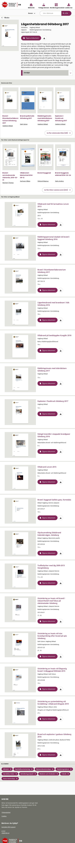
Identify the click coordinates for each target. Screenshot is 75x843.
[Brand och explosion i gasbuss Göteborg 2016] (20, 745)
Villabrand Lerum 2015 (47, 467)
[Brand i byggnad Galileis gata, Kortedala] (20, 510)
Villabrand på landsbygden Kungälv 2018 (54, 335)
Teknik (64, 774)
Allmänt (6, 769)
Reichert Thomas (8, 183)
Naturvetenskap (9, 778)
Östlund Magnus (43, 181)
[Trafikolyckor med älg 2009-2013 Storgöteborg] (20, 576)
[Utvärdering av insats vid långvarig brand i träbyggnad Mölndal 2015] (20, 679)
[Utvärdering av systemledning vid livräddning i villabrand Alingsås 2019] (20, 712)
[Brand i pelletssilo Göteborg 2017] (28, 100)
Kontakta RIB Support (9, 827)
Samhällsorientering (22, 769)
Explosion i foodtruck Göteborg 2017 (61, 118)
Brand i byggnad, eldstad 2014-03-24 (63, 174)
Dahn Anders (59, 181)
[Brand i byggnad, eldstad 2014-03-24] (63, 157)
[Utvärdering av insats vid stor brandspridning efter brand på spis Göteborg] (20, 644)
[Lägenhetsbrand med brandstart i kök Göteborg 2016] (20, 313)
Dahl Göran (24, 124)
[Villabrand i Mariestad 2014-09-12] (28, 157)
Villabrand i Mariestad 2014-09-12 (26, 175)
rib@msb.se (5, 833)
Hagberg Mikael (8, 126)
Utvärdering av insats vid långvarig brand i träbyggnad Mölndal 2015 (52, 669)
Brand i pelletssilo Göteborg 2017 (27, 117)
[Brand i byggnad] (45, 157)
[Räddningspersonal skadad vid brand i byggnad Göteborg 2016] (20, 247)
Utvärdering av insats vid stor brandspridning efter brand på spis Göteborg (52, 635)
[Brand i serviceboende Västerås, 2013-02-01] (10, 157)
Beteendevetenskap (43, 769)
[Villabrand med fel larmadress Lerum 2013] (20, 215)
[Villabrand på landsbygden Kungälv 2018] (20, 346)
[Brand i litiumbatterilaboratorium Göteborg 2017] (10, 100)
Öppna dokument (32, 38)
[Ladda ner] (44, 38)
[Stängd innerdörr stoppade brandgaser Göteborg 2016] (20, 445)
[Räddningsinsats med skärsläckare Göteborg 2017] (45, 100)
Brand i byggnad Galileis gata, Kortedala (54, 500)
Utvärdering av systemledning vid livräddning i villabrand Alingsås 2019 (53, 702)
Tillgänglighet (6, 812)
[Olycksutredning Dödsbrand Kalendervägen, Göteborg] (20, 543)
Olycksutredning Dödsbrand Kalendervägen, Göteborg (49, 533)
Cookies (4, 816)
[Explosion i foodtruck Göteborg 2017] (63, 100)
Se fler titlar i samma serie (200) (56, 190)
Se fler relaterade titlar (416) (57, 133)
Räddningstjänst (63, 769)
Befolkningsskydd (27, 774)
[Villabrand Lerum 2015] (20, 477)
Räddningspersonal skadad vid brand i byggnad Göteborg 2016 (54, 238)
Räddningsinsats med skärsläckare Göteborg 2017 (45, 118)
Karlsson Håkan (25, 181)
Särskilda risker (8, 774)
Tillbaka (6, 18)
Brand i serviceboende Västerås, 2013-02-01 (10, 176)
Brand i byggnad (44, 173)
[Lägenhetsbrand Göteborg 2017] (9, 35)
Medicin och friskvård (47, 774)
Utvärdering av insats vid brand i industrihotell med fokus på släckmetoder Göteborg (51, 600)
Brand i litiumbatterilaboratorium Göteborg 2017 (10, 119)
